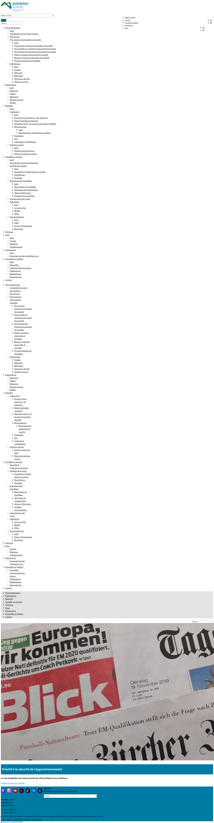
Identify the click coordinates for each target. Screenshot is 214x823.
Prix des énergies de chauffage (27, 60)
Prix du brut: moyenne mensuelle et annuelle (33, 45)
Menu (3, 20)
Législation (14, 201)
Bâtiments (18, 75)
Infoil (16, 222)
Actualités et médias (131, 23)
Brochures (18, 228)
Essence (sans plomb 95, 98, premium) (31, 117)
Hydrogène (19, 135)
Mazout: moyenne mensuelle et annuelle (31, 57)
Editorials (14, 90)
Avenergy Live (16, 276)
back (12, 30)
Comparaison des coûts (20, 198)
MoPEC (13, 102)
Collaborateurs (16, 246)
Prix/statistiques (12, 27)
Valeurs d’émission (22, 192)
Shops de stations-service (25, 153)
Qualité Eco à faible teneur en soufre (29, 171)
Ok (1, 819)
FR (211, 23)
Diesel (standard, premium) (26, 120)
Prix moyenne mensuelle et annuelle (25, 39)
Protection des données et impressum (60, 791)
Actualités (14, 264)
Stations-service (21, 81)
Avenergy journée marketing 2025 (24, 255)
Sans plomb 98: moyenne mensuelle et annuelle (35, 51)
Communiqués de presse (20, 267)
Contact (127, 20)
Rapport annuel (16, 99)
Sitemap (47, 788)
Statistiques (15, 63)
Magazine (14, 96)
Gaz (16, 138)
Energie (17, 69)
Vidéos (13, 93)
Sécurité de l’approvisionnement (24, 162)
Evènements (129, 25)
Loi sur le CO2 (20, 207)
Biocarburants (20, 126)
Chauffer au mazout (13, 156)
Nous (126, 28)
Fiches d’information (23, 225)
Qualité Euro (19, 174)
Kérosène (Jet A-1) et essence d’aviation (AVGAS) (35, 123)
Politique (9, 231)
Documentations (17, 216)
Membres (14, 243)
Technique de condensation (26, 189)
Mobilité (9, 105)
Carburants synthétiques (25, 141)
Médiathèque (15, 273)
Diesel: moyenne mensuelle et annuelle (31, 54)
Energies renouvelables (24, 195)
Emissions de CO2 (22, 78)
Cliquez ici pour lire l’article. (13, 783)
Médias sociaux (130, 17)
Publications (10, 84)
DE (211, 20)
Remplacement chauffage (21, 180)
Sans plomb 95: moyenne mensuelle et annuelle (35, 48)
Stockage (18, 177)
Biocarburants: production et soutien (35, 132)
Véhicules (18, 72)
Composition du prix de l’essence (24, 33)
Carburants (15, 111)
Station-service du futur (24, 150)
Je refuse (6, 819)
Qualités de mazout (18, 165)
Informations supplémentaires (11, 821)
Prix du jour (15, 36)
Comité (13, 240)
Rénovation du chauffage (25, 186)
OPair (16, 213)
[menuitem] (12, 284)
